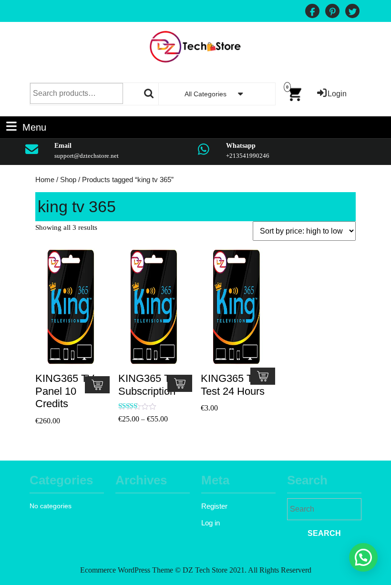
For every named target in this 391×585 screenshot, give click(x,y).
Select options (179, 383)
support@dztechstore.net (86, 155)
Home (44, 180)
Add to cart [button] (97, 384)
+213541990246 (247, 155)
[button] (363, 557)
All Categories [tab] (205, 94)
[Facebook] (312, 12)
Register (214, 506)
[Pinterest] (332, 12)
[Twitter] (352, 12)
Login (337, 94)
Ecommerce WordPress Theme (126, 570)
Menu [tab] (34, 126)
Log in (210, 523)
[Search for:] (324, 510)
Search (149, 93)
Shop (68, 180)
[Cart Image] (294, 93)
